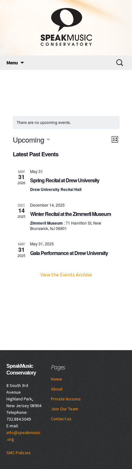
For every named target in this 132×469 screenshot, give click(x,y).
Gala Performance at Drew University (69, 253)
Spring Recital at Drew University (64, 180)
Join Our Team (64, 409)
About (56, 389)
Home (56, 379)
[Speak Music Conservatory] (66, 27)
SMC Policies (18, 453)
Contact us (61, 419)
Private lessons (66, 399)
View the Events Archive (66, 274)
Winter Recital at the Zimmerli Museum (70, 214)
